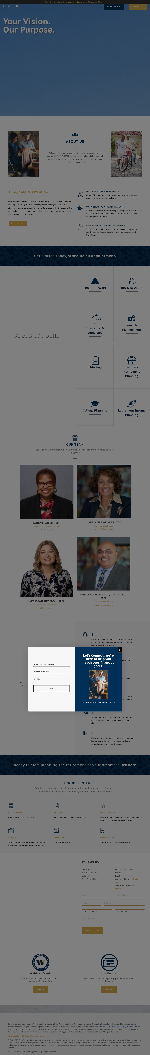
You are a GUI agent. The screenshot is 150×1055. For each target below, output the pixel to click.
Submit (51, 688)
